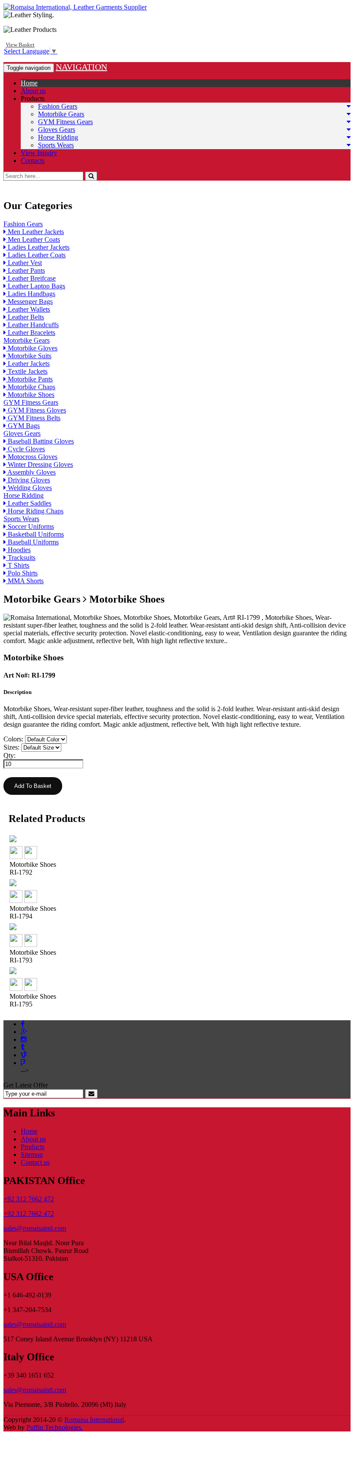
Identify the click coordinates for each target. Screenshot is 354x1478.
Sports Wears (56, 145)
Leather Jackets (28, 363)
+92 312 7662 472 (28, 1199)
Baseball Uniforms (32, 542)
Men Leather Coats (33, 239)
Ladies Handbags (30, 293)
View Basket (20, 44)
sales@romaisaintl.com (34, 1228)
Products (32, 98)
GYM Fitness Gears (65, 121)
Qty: (9, 755)
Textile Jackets (26, 371)
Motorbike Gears (61, 114)
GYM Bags (23, 425)
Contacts (32, 160)
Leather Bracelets (30, 332)
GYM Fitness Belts (33, 418)
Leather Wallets (28, 309)
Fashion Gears (57, 106)
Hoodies (18, 549)
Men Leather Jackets (35, 231)
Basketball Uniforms (35, 534)
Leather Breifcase (31, 278)
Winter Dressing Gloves (39, 464)
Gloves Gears (56, 129)
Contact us (35, 1162)
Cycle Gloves (25, 449)
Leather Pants (25, 270)
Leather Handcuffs (32, 324)
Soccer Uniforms (30, 526)
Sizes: (11, 747)
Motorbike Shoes (30, 394)
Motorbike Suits (28, 355)
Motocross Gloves (31, 456)
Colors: (13, 739)
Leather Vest (24, 262)
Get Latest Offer (25, 1085)
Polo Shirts (22, 573)
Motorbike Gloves (31, 348)
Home (29, 83)
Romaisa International (94, 1419)
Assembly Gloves (31, 472)
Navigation (81, 67)
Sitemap (32, 1154)
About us (33, 90)
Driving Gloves (28, 480)
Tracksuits (20, 557)
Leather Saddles (28, 503)
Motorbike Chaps (30, 387)
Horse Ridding (58, 137)
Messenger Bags (29, 301)
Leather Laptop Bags (35, 286)
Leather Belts (25, 317)
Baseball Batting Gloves (40, 441)
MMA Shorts (25, 580)
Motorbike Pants (29, 379)
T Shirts (17, 565)
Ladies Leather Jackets (38, 247)
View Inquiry (39, 152)
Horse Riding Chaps (34, 511)
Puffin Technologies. (54, 1427)
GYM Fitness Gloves (36, 410)
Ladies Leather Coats (36, 255)
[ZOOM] (15, 856)
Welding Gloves (29, 487)
